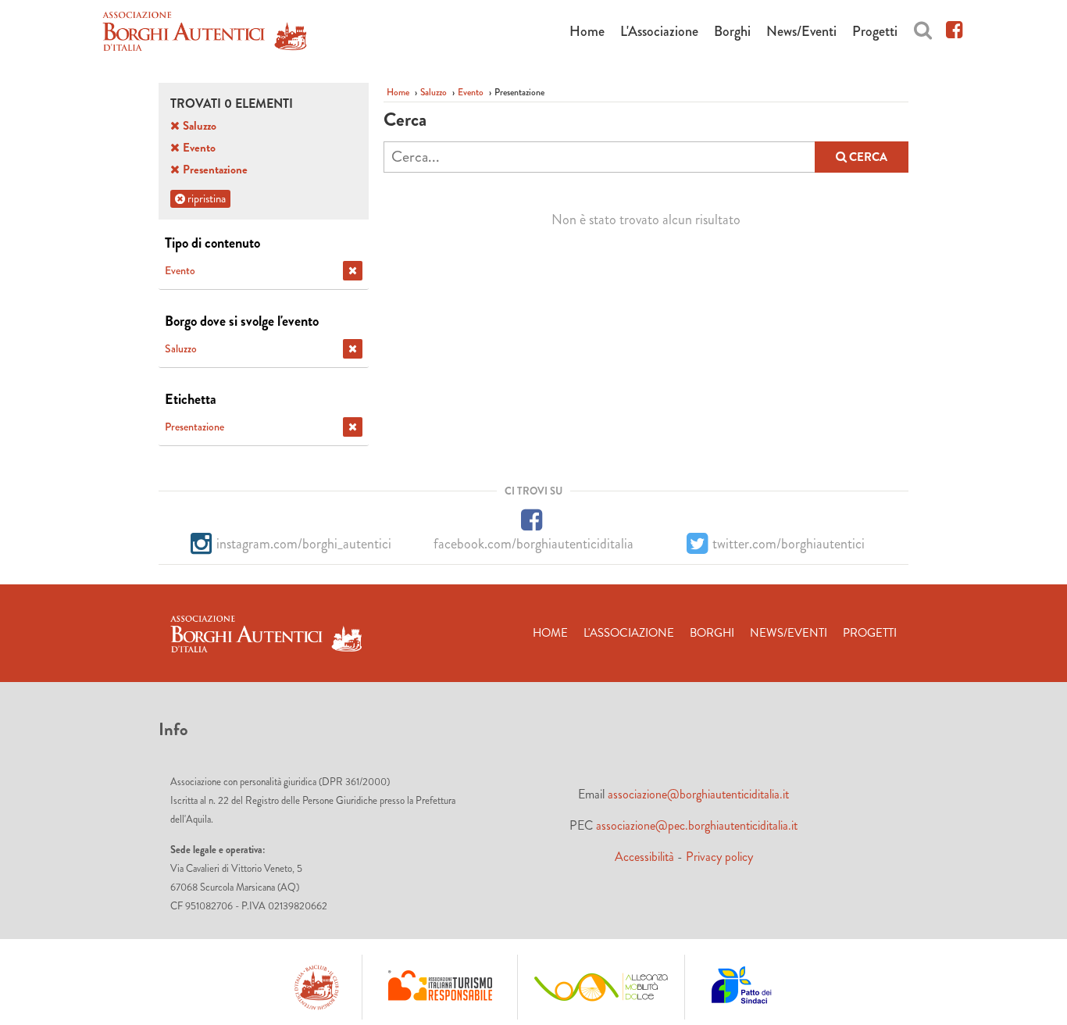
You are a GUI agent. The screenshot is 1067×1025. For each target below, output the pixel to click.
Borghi (732, 31)
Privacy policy (719, 857)
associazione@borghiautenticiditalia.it (698, 794)
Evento (471, 92)
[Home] (205, 34)
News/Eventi (801, 31)
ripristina (205, 198)
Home (587, 31)
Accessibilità (644, 857)
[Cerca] (922, 27)
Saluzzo (433, 92)
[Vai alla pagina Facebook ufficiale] (954, 27)
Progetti (874, 31)
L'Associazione (659, 31)
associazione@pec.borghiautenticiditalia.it (697, 825)
